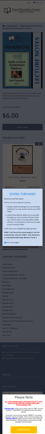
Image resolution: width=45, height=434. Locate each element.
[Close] (42, 189)
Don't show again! (12, 242)
